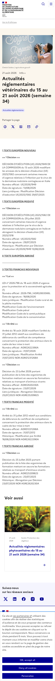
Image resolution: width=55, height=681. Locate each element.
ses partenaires (21, 616)
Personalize (28, 676)
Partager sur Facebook (5, 127)
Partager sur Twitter (13, 127)
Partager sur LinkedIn (21, 127)
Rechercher (43, 4)
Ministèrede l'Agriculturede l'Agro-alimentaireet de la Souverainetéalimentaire (12, 9)
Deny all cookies (27, 668)
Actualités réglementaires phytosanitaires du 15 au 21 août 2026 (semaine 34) (27, 550)
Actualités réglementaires (13, 110)
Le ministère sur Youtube (41, 599)
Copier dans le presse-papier (36, 127)
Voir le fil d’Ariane (9, 22)
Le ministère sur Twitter (5, 599)
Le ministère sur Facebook (23, 599)
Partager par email (29, 127)
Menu (51, 4)
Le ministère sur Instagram (32, 599)
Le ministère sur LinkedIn (14, 599)
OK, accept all (27, 660)
